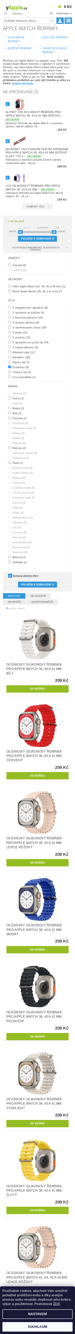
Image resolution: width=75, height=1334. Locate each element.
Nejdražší (14, 602)
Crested (19, 265)
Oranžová (20, 423)
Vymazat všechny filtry (25, 575)
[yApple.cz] (20, 7)
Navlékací (21, 357)
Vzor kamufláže (24, 377)
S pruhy (19, 332)
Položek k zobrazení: (37, 238)
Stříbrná (19, 393)
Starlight (19, 562)
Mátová (19, 477)
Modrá (18, 408)
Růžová (19, 448)
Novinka (42, 227)
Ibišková (19, 522)
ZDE (56, 1304)
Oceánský (20, 367)
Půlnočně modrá (24, 428)
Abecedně (14, 596)
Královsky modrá (24, 453)
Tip (57, 227)
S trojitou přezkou (25, 347)
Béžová (19, 557)
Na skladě (17, 221)
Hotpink (19, 443)
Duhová (19, 502)
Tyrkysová (20, 458)
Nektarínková (22, 517)
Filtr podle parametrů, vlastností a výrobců (35, 248)
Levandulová (22, 542)
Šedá (17, 507)
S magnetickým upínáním (30, 307)
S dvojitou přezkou (25, 322)
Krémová (19, 552)
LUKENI (19, 270)
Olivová (19, 537)
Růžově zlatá (22, 467)
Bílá (16, 413)
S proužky (21, 337)
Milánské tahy (23, 352)
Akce (26, 227)
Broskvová (21, 547)
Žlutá (17, 462)
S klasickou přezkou (27, 317)
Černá (18, 398)
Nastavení (37, 1314)
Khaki (17, 512)
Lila (16, 527)
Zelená (18, 433)
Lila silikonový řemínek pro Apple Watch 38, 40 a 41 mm (33, 187)
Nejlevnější (38, 596)
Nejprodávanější (42, 602)
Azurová (19, 532)
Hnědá (18, 438)
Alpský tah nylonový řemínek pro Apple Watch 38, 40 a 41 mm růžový (34, 115)
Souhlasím (37, 1326)
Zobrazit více (35, 206)
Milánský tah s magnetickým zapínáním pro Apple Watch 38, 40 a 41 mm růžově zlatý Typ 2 (37, 153)
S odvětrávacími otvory (29, 327)
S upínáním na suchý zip (30, 342)
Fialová (18, 482)
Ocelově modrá (23, 487)
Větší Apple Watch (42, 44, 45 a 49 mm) (39, 286)
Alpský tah (21, 362)
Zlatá (17, 403)
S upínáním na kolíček (28, 312)
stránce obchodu (22, 83)
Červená (19, 418)
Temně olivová (23, 492)
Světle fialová (22, 472)
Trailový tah (21, 372)
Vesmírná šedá (23, 497)
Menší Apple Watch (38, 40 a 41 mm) (37, 291)
